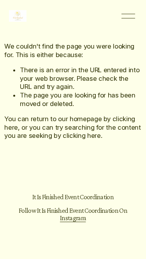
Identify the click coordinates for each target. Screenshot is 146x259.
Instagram (73, 218)
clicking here (82, 135)
